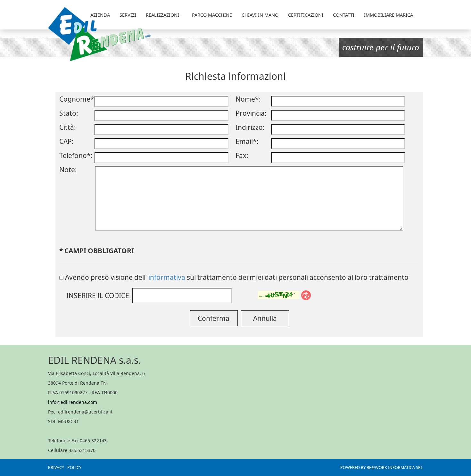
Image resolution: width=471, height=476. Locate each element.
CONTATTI (343, 15)
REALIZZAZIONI (162, 15)
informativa (166, 277)
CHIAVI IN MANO (260, 15)
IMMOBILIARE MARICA (388, 15)
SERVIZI (128, 15)
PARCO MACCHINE (212, 15)
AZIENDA (100, 15)
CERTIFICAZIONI (305, 15)
